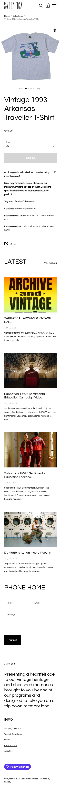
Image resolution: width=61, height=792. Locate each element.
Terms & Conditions (13, 734)
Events (7, 740)
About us (8, 751)
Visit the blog (50, 263)
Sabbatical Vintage (29, 779)
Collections (18, 16)
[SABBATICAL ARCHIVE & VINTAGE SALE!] (30, 294)
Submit (13, 640)
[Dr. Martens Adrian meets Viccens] (30, 529)
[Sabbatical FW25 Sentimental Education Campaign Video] (30, 370)
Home (7, 16)
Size (8, 142)
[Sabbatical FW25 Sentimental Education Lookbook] (30, 449)
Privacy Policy (10, 745)
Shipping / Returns (12, 728)
